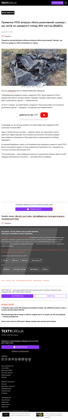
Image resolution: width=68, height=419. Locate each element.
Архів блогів (5, 404)
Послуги (4, 384)
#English (4, 377)
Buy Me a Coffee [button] (20, 269)
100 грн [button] (5, 260)
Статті (3, 368)
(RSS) (7, 368)
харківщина (38, 281)
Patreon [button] (6, 269)
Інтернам (4, 393)
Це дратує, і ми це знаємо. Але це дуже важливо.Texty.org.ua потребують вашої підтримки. (19, 232)
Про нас (4, 366)
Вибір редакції (6, 375)
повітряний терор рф (24, 281)
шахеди (46, 281)
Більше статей (7, 304)
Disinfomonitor (6, 391)
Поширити (7, 36)
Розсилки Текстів (6, 373)
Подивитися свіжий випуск (20, 351)
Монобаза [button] (34, 269)
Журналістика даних (7, 382)
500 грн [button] (14, 260)
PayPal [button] (45, 269)
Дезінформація (6, 389)
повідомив (11, 91)
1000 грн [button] (25, 260)
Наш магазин (5, 400)
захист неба (11, 281)
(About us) (10, 366)
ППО (3, 281)
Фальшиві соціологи (8, 386)
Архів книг (4, 407)
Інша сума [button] (35, 260)
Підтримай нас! (6, 398)
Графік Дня (4, 402)
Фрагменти (5, 370)
